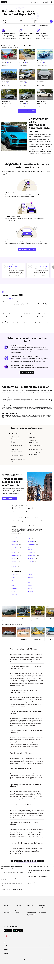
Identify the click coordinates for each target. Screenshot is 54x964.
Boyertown (32, 552)
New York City (31, 574)
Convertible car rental (8, 908)
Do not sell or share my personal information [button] (40, 959)
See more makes (42, 912)
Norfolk (13, 585)
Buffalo (30, 585)
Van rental (17, 912)
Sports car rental (18, 907)
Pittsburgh (14, 588)
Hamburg (32, 561)
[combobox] (10, 22)
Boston (30, 588)
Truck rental (17, 910)
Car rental (26, 25)
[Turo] (4, 2)
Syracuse (13, 580)
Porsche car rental (42, 905)
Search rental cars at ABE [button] (27, 249)
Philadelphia (14, 574)
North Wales (16, 566)
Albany (29, 580)
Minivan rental (18, 905)
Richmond (30, 582)
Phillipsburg (32, 549)
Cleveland (14, 594)
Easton (14, 549)
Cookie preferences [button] (25, 959)
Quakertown (32, 547)
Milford (15, 552)
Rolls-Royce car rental (43, 907)
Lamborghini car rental (31, 912)
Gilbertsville (16, 555)
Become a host (34, 2)
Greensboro (31, 591)
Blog (16, 926)
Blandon (15, 558)
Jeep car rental (30, 910)
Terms (13, 959)
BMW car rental (30, 907)
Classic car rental (7, 907)
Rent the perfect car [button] (27, 372)
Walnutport (16, 547)
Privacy (18, 959)
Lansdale (15, 561)
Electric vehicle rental (8, 910)
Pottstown (32, 558)
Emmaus (15, 541)
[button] (50, 2)
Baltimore (30, 577)
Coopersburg (33, 544)
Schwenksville (33, 555)
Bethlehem (32, 541)
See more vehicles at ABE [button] (27, 111)
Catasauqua (16, 537)
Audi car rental (30, 905)
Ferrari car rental (30, 908)
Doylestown (16, 564)
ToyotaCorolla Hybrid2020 (41, 266)
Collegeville (32, 564)
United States (33, 25)
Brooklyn (13, 577)
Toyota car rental (42, 910)
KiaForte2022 (13, 266)
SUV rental (17, 908)
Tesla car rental (42, 908)
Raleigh (13, 591)
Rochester (14, 582)
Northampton (16, 544)
